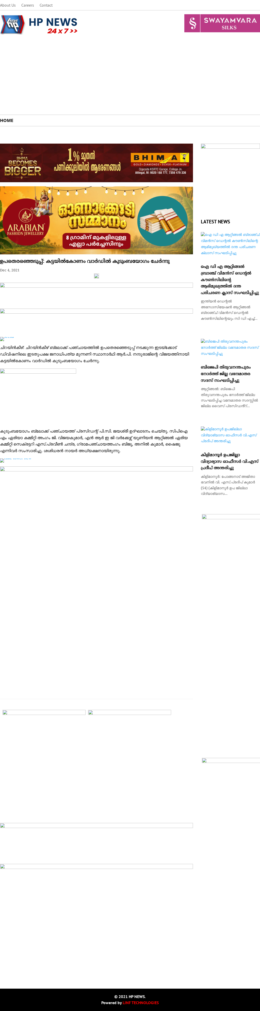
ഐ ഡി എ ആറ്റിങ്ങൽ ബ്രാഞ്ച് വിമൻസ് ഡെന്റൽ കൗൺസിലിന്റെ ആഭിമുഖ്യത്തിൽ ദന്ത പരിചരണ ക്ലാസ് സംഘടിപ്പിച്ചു (230, 279)
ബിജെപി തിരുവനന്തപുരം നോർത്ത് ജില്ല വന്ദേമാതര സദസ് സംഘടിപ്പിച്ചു (226, 374)
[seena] (7, 337)
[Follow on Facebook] (225, 5)
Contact (46, 5)
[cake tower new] (15, 458)
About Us (8, 5)
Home (6, 120)
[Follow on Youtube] (256, 5)
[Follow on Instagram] (246, 5)
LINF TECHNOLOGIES (141, 1002)
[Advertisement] (130, 76)
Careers (27, 5)
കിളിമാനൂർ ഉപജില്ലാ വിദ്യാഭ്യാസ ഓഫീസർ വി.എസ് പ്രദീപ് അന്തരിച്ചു (229, 462)
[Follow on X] (236, 5)
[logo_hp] (230, 148)
